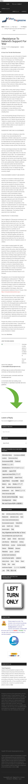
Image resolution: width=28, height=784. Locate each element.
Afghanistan (5, 517)
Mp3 (3, 487)
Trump (4, 564)
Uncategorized (6, 500)
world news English (7, 567)
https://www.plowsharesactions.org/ (10, 292)
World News (9, 334)
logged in (10, 421)
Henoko (17, 526)
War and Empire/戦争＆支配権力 (12, 503)
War (9, 564)
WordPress (15, 778)
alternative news (14, 517)
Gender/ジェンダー (7, 464)
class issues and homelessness (10, 520)
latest (22, 481)
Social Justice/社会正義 (10, 497)
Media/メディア (17, 484)
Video (14, 500)
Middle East (14, 542)
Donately (21, 630)
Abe (3, 514)
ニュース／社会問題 (19, 567)
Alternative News (7, 455)
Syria (12, 561)
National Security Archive (14, 487)
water (13, 564)
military (21, 542)
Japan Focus (18, 477)
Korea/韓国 (15, 481)
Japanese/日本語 (7, 477)
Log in (20, 778)
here (12, 684)
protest (17, 551)
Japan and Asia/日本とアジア (11, 474)
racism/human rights (8, 558)
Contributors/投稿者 (19, 455)
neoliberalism (5, 490)
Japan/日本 (12, 471)
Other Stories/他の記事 (8, 493)
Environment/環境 (7, 461)
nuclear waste (21, 545)
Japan (9, 539)
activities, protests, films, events (14, 514)
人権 (3, 570)
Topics (21, 497)
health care (10, 526)
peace (11, 551)
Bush (22, 517)
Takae (17, 561)
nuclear (13, 545)
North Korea (5, 545)
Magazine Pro (16, 777)
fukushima (19, 523)
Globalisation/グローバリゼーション (13, 468)
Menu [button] (2, 0)
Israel (3, 539)
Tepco (22, 561)
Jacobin (4, 471)
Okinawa (10, 548)
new (12, 490)
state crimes (5, 561)
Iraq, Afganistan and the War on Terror (13, 532)
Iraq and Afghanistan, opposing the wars (12, 535)
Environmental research (8, 523)
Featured (17, 461)
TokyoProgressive (14, 20)
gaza (3, 526)
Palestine (5, 551)
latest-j (4, 484)
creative (4, 458)
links (9, 484)
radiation (18, 558)
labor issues (21, 539)
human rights (5, 529)
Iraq (12, 529)
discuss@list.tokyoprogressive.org (11, 366)
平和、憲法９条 (11, 570)
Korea (14, 539)
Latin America (5, 542)
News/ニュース (20, 490)
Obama (4, 548)
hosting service (12, 627)
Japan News (6, 481)
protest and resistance (9, 555)
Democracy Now (13, 458)
